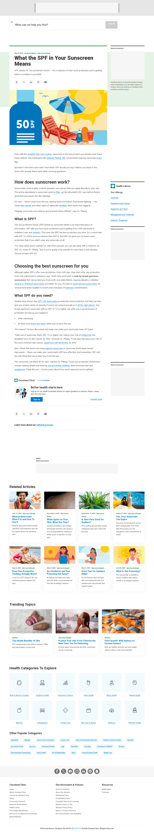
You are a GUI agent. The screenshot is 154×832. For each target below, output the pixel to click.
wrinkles (63, 205)
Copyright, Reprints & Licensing (67, 801)
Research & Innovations (18, 804)
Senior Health (41, 752)
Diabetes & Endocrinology (112, 740)
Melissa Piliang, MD (56, 158)
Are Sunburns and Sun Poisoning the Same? (58, 572)
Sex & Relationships (58, 752)
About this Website (63, 792)
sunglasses (19, 369)
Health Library (14, 808)
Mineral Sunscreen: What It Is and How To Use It (23, 519)
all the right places (86, 305)
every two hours (38, 323)
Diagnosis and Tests (119, 209)
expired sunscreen (54, 348)
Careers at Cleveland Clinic (19, 795)
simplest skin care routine (39, 154)
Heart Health (88, 695)
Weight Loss (108, 752)
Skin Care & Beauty (44, 53)
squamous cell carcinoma (56, 342)
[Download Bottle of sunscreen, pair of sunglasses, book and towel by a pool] (128, 500)
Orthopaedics (42, 723)
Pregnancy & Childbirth (104, 746)
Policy (127, 89)
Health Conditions (30, 53)
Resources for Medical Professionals (23, 814)
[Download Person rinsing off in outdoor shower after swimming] (77, 621)
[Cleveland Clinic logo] (24, 380)
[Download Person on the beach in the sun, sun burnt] (59, 555)
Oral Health (74, 746)
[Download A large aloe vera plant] (94, 500)
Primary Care (65, 723)
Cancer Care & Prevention (45, 740)
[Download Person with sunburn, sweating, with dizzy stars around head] (128, 555)
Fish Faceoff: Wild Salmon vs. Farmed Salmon (120, 642)
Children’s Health (42, 695)
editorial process (44, 425)
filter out (60, 192)
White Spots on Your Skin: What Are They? (58, 521)
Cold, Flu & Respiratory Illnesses (86, 740)
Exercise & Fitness (65, 695)
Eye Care (33, 746)
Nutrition (15, 637)
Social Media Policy (63, 798)
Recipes (121, 746)
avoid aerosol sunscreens (85, 284)
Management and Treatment (122, 215)
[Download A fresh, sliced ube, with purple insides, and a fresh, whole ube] (30, 621)
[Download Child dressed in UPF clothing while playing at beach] (24, 555)
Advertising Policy (62, 795)
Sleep (74, 752)
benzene (70, 287)
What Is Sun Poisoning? (128, 571)
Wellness (111, 723)
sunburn (36, 232)
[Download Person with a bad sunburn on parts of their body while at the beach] (94, 555)
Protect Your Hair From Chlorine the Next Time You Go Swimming (76, 642)
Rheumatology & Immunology (20, 752)
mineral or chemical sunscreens (29, 284)
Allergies (27, 740)
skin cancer (26, 205)
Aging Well (14, 740)
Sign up (36, 399)
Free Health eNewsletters (18, 811)
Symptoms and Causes (120, 203)
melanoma (86, 335)
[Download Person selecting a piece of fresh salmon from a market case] (123, 621)
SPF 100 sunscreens (47, 301)
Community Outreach (17, 801)
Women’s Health (134, 723)
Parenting (87, 746)
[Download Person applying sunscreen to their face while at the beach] (24, 500)
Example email (96, 399)
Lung (62, 746)
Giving (11, 798)
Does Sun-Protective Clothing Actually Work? (24, 572)
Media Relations (15, 817)
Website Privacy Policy (64, 808)
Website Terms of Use (64, 804)
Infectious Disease (48, 746)
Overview (114, 198)
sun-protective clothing (58, 365)
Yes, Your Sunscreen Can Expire (127, 518)
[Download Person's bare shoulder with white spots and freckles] (59, 500)
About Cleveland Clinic (17, 792)
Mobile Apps (106, 789)
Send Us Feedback (62, 789)
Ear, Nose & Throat (17, 746)
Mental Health (134, 695)
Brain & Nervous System (19, 695)
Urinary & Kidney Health (89, 752)
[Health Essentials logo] (43, 380)
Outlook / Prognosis (119, 220)
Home (11, 789)
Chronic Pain (65, 740)
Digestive (130, 740)
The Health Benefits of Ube (26, 640)
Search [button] (111, 24)
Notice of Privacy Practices (66, 811)
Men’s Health (112, 695)
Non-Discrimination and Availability (68, 814)
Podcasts (105, 792)
